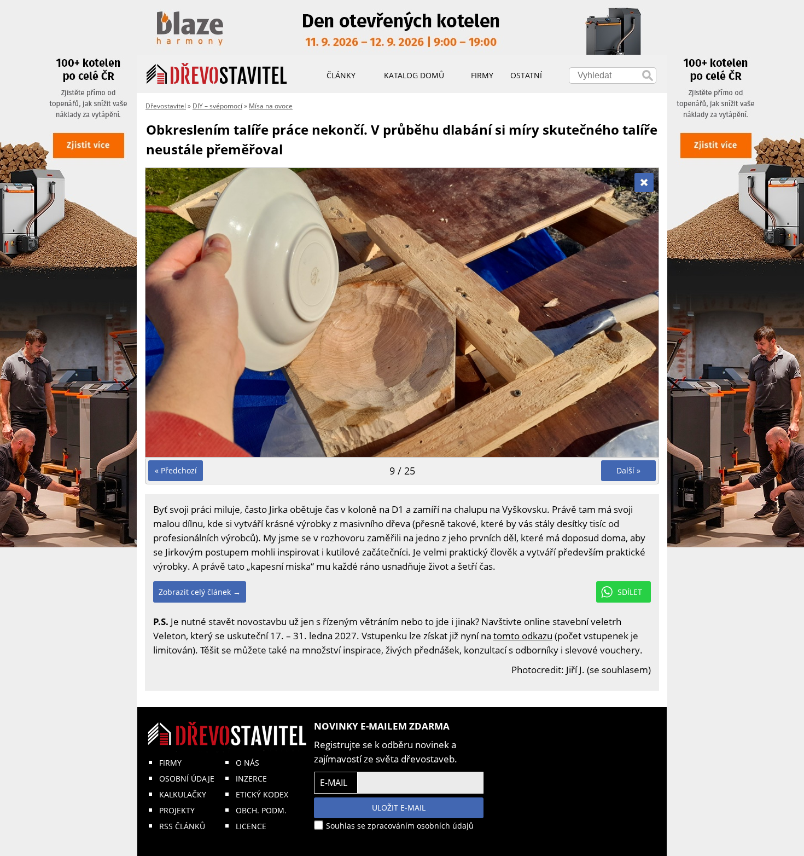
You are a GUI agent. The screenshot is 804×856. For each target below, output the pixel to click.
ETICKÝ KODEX (262, 794)
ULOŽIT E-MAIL (399, 807)
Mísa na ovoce (271, 106)
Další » (628, 470)
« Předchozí (176, 470)
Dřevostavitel (165, 106)
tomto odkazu (522, 635)
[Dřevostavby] (217, 74)
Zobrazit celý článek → (200, 592)
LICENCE (251, 826)
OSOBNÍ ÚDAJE (186, 778)
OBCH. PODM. (261, 810)
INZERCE (251, 778)
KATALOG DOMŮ (414, 75)
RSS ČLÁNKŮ (182, 826)
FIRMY (170, 762)
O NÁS (247, 762)
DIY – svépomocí (217, 106)
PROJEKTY (177, 810)
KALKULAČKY (182, 794)
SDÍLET (629, 592)
